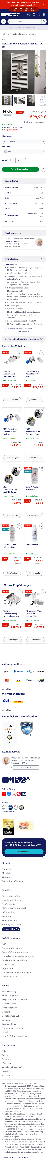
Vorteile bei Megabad (12, 1067)
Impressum (7, 968)
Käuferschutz (8, 904)
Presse (5, 1055)
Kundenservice (9, 1007)
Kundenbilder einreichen (14, 1028)
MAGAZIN (7, 1071)
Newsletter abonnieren (22, 844)
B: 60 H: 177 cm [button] (10, 141)
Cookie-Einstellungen (12, 881)
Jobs (4, 1051)
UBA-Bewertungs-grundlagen (16, 972)
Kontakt (6, 1011)
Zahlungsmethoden (11, 924)
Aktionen (6, 1075)
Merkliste (6, 873)
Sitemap (6, 1019)
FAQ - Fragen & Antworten (15, 999)
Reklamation (8, 912)
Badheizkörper (19, 34)
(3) (39, 844)
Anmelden (7, 869)
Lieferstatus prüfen (11, 896)
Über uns (6, 1063)
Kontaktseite (26, 767)
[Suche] (43, 21)
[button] (7, 113)
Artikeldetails (11, 258)
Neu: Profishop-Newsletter (14, 1036)
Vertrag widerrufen (11, 929)
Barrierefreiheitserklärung (15, 960)
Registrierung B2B (10, 1015)
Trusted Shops (9, 1024)
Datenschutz (8, 964)
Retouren (6, 916)
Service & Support (13, 233)
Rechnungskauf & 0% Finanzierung (24, 27)
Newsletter (7, 1032)
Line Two (32, 34)
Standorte (7, 1059)
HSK (4, 39)
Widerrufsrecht (9, 976)
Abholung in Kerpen (12, 900)
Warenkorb (7, 877)
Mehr (31, 1116)
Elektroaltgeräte (10, 995)
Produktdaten (12, 180)
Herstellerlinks (9, 1003)
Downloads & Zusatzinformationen (22, 339)
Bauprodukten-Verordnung (15, 952)
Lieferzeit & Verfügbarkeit (14, 908)
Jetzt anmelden (24, 852)
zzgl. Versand (30, 1083)
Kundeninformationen (13, 948)
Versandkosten (9, 920)
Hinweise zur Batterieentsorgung (18, 956)
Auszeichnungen (10, 991)
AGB (4, 944)
